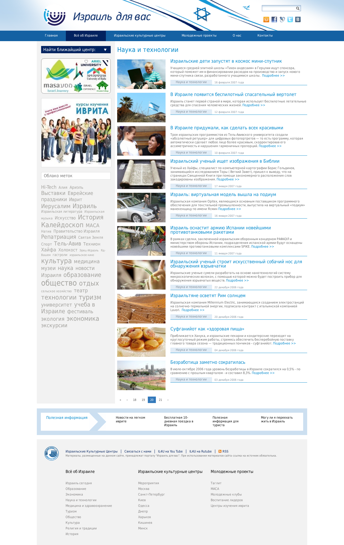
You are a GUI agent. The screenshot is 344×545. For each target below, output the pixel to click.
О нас (237, 35)
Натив (46, 231)
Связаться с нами (137, 451)
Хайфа (48, 249)
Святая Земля (90, 237)
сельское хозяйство (56, 291)
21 (160, 400)
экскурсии (54, 325)
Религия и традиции (81, 528)
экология (52, 319)
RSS (225, 451)
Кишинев (145, 523)
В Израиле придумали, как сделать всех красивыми (226, 128)
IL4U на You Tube (170, 451)
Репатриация (58, 236)
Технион (91, 244)
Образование (76, 489)
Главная (51, 35)
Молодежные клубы (226, 494)
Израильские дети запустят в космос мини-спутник (226, 61)
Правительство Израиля (76, 231)
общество (59, 282)
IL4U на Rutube (200, 451)
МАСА (92, 225)
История (90, 217)
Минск (143, 528)
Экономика (74, 494)
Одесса (143, 506)
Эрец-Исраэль (89, 250)
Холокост (67, 249)
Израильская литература (61, 211)
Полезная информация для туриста (226, 421)
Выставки (53, 193)
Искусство (65, 217)
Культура (73, 523)
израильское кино (82, 255)
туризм (90, 297)
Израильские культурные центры (140, 35)
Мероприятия (148, 483)
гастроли (60, 254)
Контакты (265, 35)
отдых (89, 283)
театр (81, 290)
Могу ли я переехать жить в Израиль (277, 419)
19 (143, 400)
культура (56, 261)
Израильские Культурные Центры (92, 451)
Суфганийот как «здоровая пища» (207, 329)
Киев (142, 500)
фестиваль (80, 311)
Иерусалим (55, 206)
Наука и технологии (191, 82)
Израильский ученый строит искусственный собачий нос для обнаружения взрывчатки (236, 264)
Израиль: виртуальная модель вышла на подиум (223, 194)
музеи (48, 268)
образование (82, 274)
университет (56, 305)
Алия (63, 187)
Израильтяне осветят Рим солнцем (208, 295)
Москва (143, 489)
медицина (87, 261)
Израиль (85, 205)
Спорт (46, 244)
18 (134, 400)
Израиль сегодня (79, 483)
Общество (73, 517)
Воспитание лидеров (227, 500)
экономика (83, 318)
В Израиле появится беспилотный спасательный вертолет (233, 94)
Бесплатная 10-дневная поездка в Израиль (178, 421)
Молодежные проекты (199, 35)
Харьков (144, 517)
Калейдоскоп (62, 225)
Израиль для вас (94, 15)
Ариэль (76, 187)
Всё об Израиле (86, 35)
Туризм (71, 511)
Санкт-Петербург (151, 494)
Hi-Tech (48, 187)
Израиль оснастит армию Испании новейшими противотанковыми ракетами (220, 230)
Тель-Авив (67, 243)
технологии (59, 297)
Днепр (143, 511)
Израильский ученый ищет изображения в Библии (225, 161)
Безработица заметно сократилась (207, 362)
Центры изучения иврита (230, 506)
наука (65, 268)
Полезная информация (67, 417)
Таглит (216, 483)
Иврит (75, 199)
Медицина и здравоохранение (89, 506)
